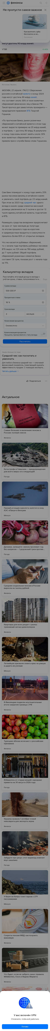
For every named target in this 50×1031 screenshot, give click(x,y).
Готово (25, 1027)
